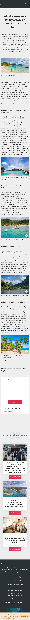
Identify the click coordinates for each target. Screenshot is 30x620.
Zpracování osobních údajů (15, 577)
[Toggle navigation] (25, 4)
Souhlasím (24, 616)
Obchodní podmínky (15, 576)
